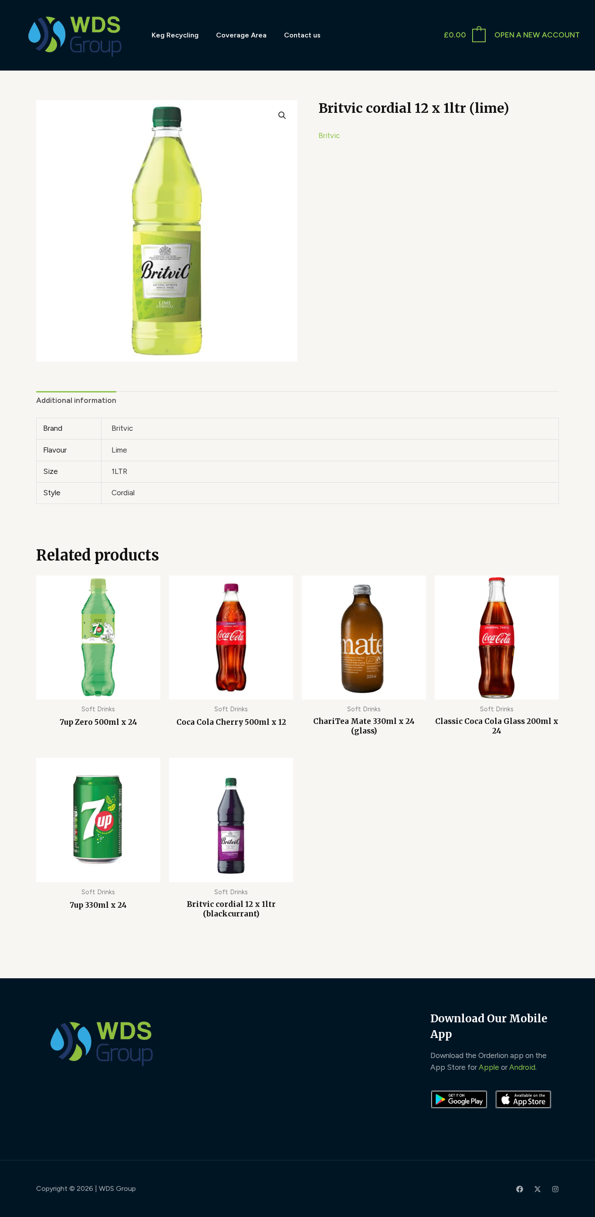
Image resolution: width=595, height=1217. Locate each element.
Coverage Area (241, 35)
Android (522, 1067)
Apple (489, 1067)
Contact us (302, 35)
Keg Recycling (175, 35)
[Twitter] (537, 1189)
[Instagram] (555, 1189)
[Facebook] (519, 1189)
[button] (282, 115)
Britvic (329, 135)
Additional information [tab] (76, 400)
